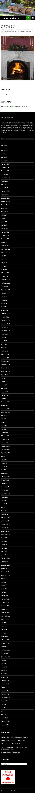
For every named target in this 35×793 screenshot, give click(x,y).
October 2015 (5, 572)
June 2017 (4, 504)
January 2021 (5, 358)
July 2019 (4, 419)
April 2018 (4, 470)
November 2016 (5, 527)
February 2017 (5, 517)
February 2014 (5, 640)
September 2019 (5, 412)
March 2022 (4, 310)
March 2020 (4, 392)
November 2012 (5, 691)
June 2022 (4, 300)
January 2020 (5, 398)
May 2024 (4, 222)
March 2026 (4, 160)
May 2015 (4, 589)
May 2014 (4, 629)
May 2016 (4, 548)
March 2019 (4, 432)
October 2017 (5, 490)
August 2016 (4, 538)
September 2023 (5, 249)
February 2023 (5, 273)
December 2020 (5, 361)
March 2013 (4, 677)
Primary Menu (33, 18)
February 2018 (5, 476)
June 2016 (4, 544)
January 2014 (5, 643)
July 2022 (4, 296)
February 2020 (5, 395)
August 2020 (4, 375)
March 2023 (4, 269)
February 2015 (5, 599)
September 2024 (5, 208)
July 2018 (4, 459)
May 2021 (4, 344)
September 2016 (5, 534)
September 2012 (5, 697)
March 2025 (4, 188)
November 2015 (5, 568)
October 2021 (5, 327)
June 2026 (4, 154)
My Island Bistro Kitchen (10, 18)
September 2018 (5, 453)
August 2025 (4, 181)
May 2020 (4, 385)
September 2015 (5, 575)
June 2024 (4, 218)
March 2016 (4, 555)
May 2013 (4, 670)
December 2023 (5, 239)
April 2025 (4, 184)
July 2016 (4, 541)
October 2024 (5, 205)
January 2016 (5, 561)
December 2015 (5, 565)
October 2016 (5, 531)
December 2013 (5, 646)
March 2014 (4, 636)
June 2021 (4, 341)
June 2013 (4, 667)
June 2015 (4, 585)
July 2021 (4, 337)
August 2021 (4, 334)
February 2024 (5, 232)
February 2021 (5, 354)
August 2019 (4, 415)
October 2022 (5, 286)
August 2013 (4, 660)
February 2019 (5, 436)
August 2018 (4, 456)
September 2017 (5, 493)
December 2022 (5, 279)
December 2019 (5, 402)
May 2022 (4, 303)
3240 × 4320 (14, 30)
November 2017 (5, 487)
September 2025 (5, 177)
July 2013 (4, 663)
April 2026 (4, 157)
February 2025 (5, 191)
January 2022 (5, 317)
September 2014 (5, 616)
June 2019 (4, 422)
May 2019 (4, 426)
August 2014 (4, 619)
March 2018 (4, 473)
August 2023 (4, 252)
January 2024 (5, 235)
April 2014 (4, 633)
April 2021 (4, 347)
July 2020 (4, 378)
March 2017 (4, 514)
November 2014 (5, 609)
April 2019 (4, 429)
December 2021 (5, 320)
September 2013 (5, 657)
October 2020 (5, 368)
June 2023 (4, 259)
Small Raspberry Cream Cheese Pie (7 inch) (13, 740)
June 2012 (4, 708)
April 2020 (4, 388)
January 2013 (5, 684)
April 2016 (4, 551)
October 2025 (5, 174)
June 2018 (4, 463)
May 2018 (4, 466)
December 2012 (5, 687)
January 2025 (5, 194)
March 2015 (4, 595)
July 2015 (4, 582)
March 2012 (4, 718)
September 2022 (5, 290)
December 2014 (5, 606)
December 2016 (5, 524)
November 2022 (5, 283)
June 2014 (4, 626)
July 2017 (4, 500)
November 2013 (5, 650)
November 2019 (5, 405)
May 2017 (4, 507)
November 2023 (5, 242)
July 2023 (4, 256)
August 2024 (4, 211)
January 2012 (5, 725)
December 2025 (5, 171)
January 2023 (5, 276)
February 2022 (5, 313)
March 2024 (4, 228)
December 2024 (5, 198)
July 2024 (4, 215)
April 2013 (4, 674)
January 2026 (5, 167)
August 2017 (4, 497)
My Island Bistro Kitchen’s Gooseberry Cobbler (14, 737)
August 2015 (4, 578)
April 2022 (4, 307)
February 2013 (5, 680)
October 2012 (5, 694)
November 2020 (5, 364)
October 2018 (5, 449)
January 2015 (5, 602)
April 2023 (4, 266)
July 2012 (4, 704)
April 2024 (4, 225)
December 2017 (5, 483)
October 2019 (5, 409)
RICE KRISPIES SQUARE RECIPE (10, 752)
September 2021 (5, 330)
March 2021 (4, 351)
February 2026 (5, 164)
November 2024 (5, 201)
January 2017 (5, 521)
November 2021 (5, 324)
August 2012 (4, 701)
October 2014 (5, 612)
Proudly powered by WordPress (9, 790)
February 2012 (5, 721)
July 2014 (4, 623)
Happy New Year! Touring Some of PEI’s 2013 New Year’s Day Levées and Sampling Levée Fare (17, 31)
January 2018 (5, 480)
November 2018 (5, 446)
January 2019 (5, 439)
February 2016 (5, 558)
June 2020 (4, 381)
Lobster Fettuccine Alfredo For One (11, 744)
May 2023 (4, 262)
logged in (12, 106)
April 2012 (4, 714)
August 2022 (4, 293)
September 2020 (5, 371)
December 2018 (5, 443)
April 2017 (4, 510)
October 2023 (5, 245)
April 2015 (4, 592)
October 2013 (5, 653)
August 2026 (4, 150)
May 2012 (4, 711)
